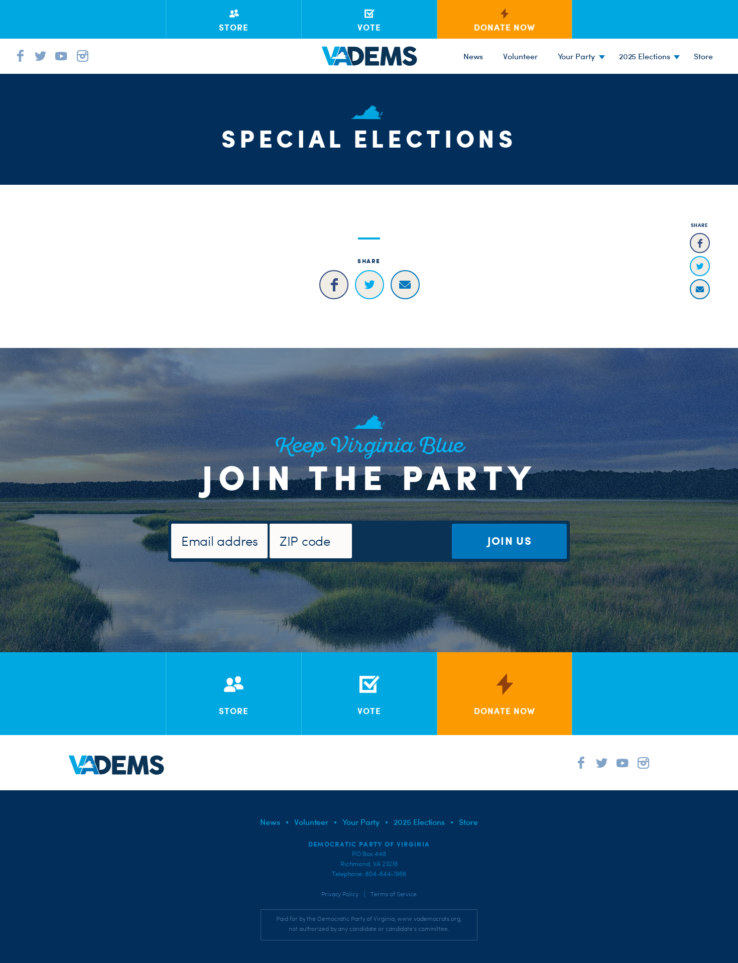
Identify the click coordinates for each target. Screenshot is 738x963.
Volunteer (520, 56)
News (473, 56)
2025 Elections (644, 56)
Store (468, 822)
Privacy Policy (339, 894)
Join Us (509, 540)
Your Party (576, 56)
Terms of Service (394, 894)
